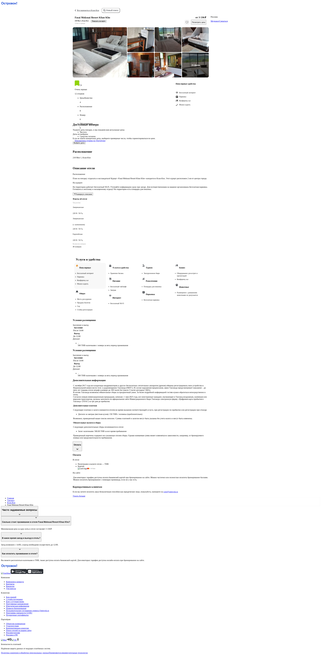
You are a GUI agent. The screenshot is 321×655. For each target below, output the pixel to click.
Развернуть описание (84, 194)
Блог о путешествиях (15, 602)
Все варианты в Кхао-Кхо (88, 10)
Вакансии (10, 586)
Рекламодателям (13, 633)
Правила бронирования (16, 608)
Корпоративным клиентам (17, 628)
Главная (10, 498)
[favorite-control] (186, 22)
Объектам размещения (15, 624)
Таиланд (10, 500)
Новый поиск (112, 10)
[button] (100, 52)
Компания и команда (15, 582)
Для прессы (11, 588)
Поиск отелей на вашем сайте (18, 630)
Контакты (10, 584)
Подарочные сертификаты (17, 615)
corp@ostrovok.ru (171, 492)
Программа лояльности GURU (19, 613)
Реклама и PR (12, 635)
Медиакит (215, 21)
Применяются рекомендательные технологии (68, 653)
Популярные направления (17, 604)
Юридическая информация (17, 606)
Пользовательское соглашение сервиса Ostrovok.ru (27, 611)
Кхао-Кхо (11, 503)
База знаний (11, 597)
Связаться (223, 21)
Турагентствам (12, 626)
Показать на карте (98, 21)
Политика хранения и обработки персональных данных (25, 653)
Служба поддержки (14, 599)
